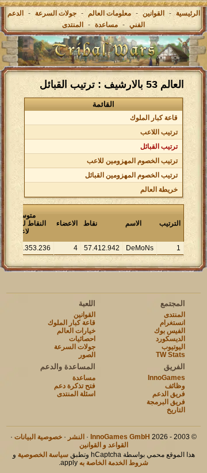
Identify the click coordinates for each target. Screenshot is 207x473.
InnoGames (166, 378)
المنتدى (72, 25)
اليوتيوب (173, 347)
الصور (87, 355)
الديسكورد (170, 339)
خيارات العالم (76, 331)
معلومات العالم (109, 13)
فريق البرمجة (166, 402)
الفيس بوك (169, 331)
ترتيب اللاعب (159, 132)
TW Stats (170, 355)
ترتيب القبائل (159, 146)
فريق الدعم (168, 394)
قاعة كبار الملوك (154, 118)
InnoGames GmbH (120, 437)
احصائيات (82, 339)
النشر (76, 437)
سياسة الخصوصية (43, 455)
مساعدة (106, 25)
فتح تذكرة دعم (74, 386)
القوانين (153, 13)
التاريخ (176, 410)
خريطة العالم (159, 189)
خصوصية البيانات (38, 437)
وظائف (175, 386)
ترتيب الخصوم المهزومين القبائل (131, 175)
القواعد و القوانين (103, 445)
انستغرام (172, 323)
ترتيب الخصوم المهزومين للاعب (132, 161)
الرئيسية (188, 13)
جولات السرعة (55, 13)
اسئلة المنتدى (76, 394)
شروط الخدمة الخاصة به (113, 463)
